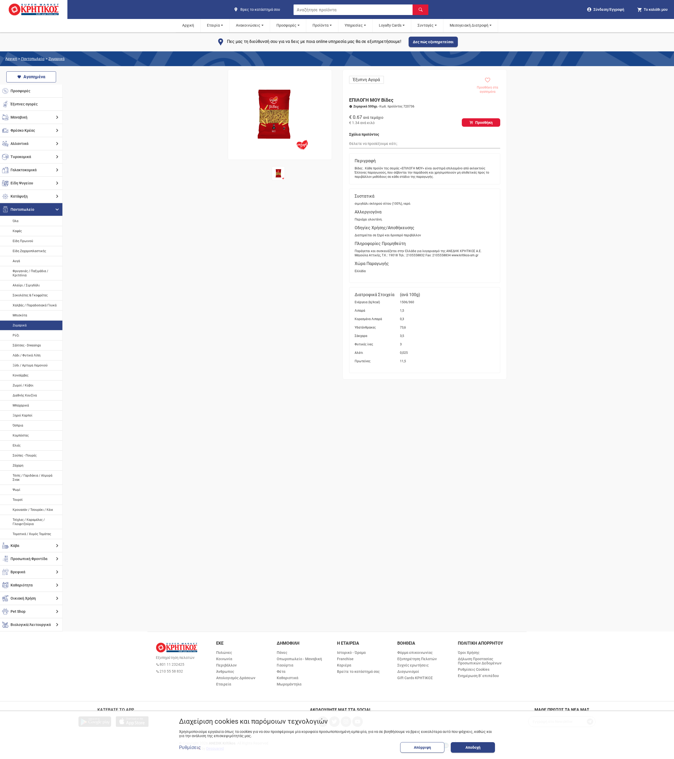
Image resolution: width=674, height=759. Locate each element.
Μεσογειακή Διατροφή (469, 25)
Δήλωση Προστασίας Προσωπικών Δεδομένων (480, 661)
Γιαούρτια (285, 665)
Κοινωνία (224, 659)
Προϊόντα (321, 25)
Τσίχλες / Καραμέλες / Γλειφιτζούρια (29, 522)
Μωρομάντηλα (289, 684)
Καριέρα (344, 665)
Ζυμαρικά (56, 59)
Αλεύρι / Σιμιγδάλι (26, 285)
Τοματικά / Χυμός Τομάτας (32, 534)
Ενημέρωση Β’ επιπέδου (478, 676)
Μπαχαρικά (21, 405)
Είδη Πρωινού (23, 241)
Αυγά (16, 261)
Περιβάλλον (226, 665)
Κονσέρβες (20, 375)
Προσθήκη (484, 122)
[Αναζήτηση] (420, 9)
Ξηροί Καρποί (22, 415)
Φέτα (281, 671)
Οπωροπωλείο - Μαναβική (299, 659)
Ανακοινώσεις (248, 25)
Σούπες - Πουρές (25, 455)
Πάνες (282, 652)
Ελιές (17, 445)
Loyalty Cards (390, 25)
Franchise (345, 659)
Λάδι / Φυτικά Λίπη (27, 355)
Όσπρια (18, 425)
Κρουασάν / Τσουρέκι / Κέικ (33, 510)
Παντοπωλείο (32, 59)
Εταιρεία (223, 684)
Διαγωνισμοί (408, 671)
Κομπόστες (21, 435)
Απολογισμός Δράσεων (235, 678)
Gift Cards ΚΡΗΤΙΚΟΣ (415, 678)
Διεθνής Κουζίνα (25, 395)
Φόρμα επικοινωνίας (415, 652)
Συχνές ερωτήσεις (413, 665)
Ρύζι (16, 335)
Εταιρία (213, 25)
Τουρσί (18, 500)
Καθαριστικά (287, 678)
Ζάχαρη (18, 465)
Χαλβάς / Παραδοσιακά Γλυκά (35, 305)
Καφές (17, 231)
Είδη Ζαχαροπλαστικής (29, 251)
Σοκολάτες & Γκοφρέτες (30, 295)
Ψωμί (16, 490)
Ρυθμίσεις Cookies (473, 669)
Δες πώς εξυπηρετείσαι (433, 42)
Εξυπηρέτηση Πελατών (417, 659)
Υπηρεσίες (354, 25)
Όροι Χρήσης (468, 652)
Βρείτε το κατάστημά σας (358, 671)
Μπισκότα (20, 315)
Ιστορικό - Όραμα (351, 652)
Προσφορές (286, 25)
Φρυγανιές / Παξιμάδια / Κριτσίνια (30, 273)
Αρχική (188, 25)
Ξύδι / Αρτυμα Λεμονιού (30, 365)
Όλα (15, 221)
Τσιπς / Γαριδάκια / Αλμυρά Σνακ (32, 478)
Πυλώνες (224, 652)
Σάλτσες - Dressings (27, 345)
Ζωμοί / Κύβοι (23, 385)
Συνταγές (426, 25)
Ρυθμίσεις (190, 747)
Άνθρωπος (225, 671)
